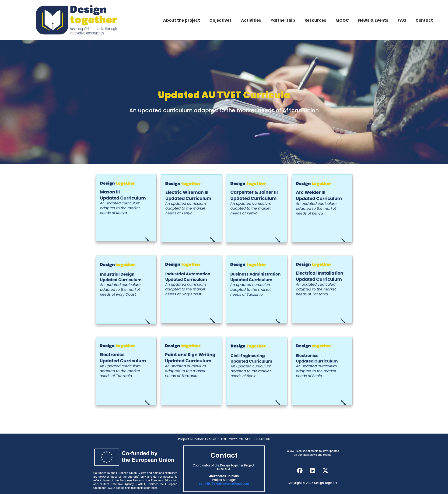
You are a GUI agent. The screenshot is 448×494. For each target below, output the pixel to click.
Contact (424, 20)
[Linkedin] (312, 470)
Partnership (282, 20)
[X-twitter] (325, 470)
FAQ (402, 20)
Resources (315, 20)
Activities (251, 20)
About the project (181, 20)
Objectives (220, 20)
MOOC (342, 20)
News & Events (373, 20)
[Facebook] (300, 470)
